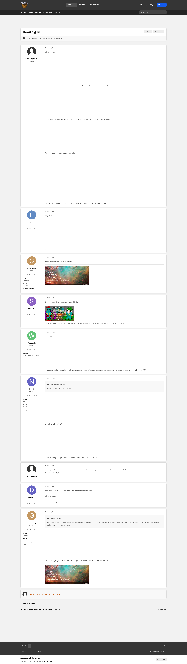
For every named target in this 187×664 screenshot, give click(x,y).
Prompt (32, 222)
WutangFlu (32, 343)
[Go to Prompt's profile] (31, 215)
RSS (40, 651)
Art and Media (57, 38)
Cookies (32, 651)
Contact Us (25, 651)
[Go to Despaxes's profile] (31, 490)
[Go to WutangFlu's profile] (31, 335)
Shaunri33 (31, 308)
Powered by (157, 651)
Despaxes (31, 497)
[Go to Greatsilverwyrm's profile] (31, 261)
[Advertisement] (93, 21)
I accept (162, 659)
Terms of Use (48, 661)
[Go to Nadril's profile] (31, 381)
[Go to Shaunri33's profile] (31, 301)
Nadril (31, 389)
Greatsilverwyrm (31, 268)
